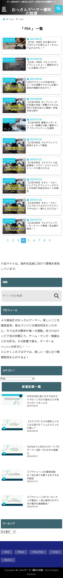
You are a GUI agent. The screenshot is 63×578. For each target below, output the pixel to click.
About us (8, 560)
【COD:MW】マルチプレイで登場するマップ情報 (42, 144)
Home (6, 552)
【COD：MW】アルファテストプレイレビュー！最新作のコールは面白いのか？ (42, 65)
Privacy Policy (38, 552)
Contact (55, 552)
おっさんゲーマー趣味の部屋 (31, 11)
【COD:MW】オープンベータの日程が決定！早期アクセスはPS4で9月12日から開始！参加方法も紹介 (42, 106)
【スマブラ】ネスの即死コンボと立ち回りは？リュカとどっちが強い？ (43, 425)
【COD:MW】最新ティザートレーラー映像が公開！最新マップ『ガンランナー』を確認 (42, 126)
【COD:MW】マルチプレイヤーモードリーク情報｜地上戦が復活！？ (42, 226)
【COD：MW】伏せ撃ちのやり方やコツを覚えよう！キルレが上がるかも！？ (42, 45)
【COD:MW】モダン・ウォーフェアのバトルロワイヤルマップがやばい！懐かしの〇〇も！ (42, 206)
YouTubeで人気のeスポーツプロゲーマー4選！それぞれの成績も (43, 450)
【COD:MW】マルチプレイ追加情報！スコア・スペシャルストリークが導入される (42, 165)
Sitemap (21, 552)
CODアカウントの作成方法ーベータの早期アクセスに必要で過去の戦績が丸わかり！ (42, 85)
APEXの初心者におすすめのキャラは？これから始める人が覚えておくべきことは (43, 399)
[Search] (56, 296)
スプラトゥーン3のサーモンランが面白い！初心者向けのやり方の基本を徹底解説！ (43, 500)
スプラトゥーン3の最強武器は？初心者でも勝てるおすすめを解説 (43, 475)
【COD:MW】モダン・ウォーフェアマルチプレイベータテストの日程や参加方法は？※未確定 (42, 187)
